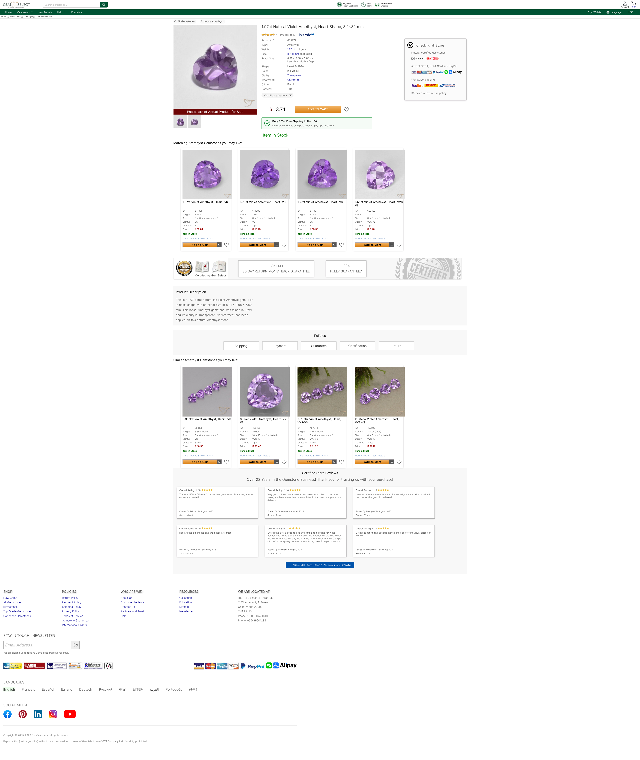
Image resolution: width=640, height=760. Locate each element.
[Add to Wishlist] (346, 109)
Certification (357, 346)
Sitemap (184, 606)
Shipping (241, 346)
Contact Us (128, 606)
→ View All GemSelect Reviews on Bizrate (320, 565)
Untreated (293, 79)
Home (8, 12)
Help (61, 12)
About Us (126, 597)
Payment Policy (71, 602)
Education (76, 12)
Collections (186, 597)
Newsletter (186, 611)
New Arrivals (45, 12)
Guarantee (319, 346)
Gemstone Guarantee (75, 620)
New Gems (10, 597)
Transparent (294, 75)
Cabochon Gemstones (17, 616)
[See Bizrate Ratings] (307, 34)
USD (630, 12)
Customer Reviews (132, 602)
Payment (280, 346)
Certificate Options (276, 95)
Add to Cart (318, 109)
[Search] (104, 5)
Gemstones (25, 12)
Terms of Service (72, 616)
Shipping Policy (71, 606)
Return (396, 346)
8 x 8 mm (293, 53)
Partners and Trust (132, 611)
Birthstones (10, 606)
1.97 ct (291, 49)
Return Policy (70, 597)
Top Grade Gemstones (17, 611)
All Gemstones (12, 602)
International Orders (74, 625)
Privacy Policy (71, 611)
